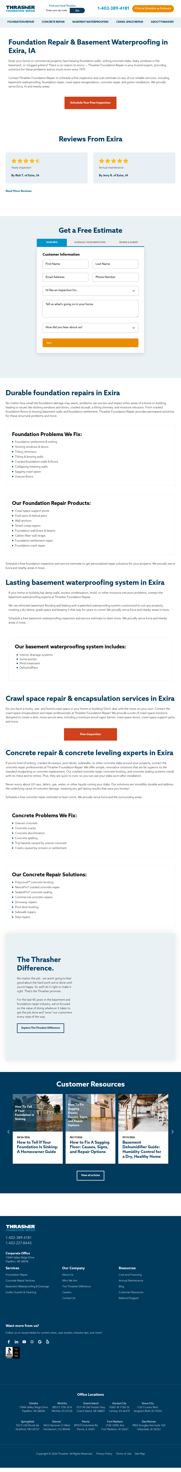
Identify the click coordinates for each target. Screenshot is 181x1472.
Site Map (140, 1454)
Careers (66, 1292)
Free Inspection (90, 734)
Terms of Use (123, 1454)
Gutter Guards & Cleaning (21, 1292)
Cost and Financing (130, 1275)
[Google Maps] (40, 1342)
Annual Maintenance (131, 1281)
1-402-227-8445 (19, 1243)
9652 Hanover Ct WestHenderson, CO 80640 (56, 1426)
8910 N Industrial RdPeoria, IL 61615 (86, 1426)
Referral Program (129, 1298)
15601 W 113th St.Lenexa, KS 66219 (119, 1407)
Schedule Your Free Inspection (90, 102)
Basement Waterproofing (90, 22)
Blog (121, 1286)
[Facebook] (9, 1342)
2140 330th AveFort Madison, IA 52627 (115, 1426)
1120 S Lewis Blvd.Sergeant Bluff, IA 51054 (148, 1407)
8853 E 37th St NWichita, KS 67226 (62, 1407)
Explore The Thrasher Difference (40, 1028)
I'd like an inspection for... (62, 290)
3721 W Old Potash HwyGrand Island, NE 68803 (90, 1407)
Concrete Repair (53, 22)
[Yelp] (48, 1342)
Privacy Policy (104, 1454)
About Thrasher (162, 22)
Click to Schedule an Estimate (153, 8)
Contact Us (68, 1298)
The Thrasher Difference (76, 1286)
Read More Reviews (19, 191)
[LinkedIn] (16, 1342)
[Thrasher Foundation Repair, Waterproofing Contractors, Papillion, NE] (13, 1358)
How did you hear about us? (64, 327)
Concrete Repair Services (20, 1281)
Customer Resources (131, 1292)
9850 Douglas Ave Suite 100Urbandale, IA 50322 (148, 1426)
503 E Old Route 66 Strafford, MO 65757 (27, 1426)
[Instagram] (32, 1342)
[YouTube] (24, 1342)
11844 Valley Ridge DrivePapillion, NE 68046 (33, 1407)
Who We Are (69, 1281)
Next (49, 342)
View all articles (90, 1175)
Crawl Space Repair (129, 22)
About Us (67, 1275)
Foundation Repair (20, 22)
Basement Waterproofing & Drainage (27, 1286)
